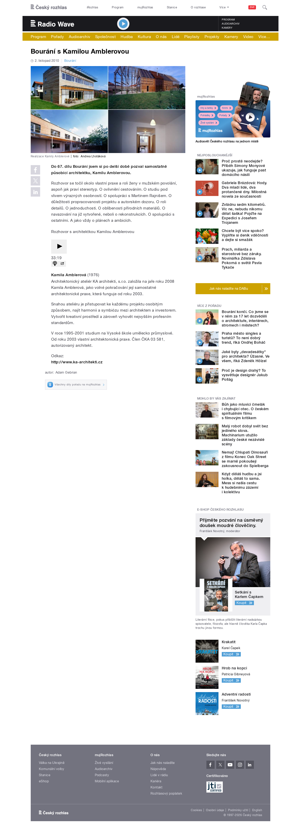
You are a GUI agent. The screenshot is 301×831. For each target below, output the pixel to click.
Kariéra (155, 781)
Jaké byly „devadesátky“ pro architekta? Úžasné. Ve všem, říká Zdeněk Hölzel (245, 356)
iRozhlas (92, 7)
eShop (44, 781)
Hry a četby (206, 108)
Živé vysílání (207, 122)
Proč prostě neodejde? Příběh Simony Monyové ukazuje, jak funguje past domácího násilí (244, 168)
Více (264, 36)
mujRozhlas (145, 7)
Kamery (227, 27)
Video (248, 36)
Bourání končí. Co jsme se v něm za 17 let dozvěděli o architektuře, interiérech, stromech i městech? (245, 318)
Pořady (57, 36)
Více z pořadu (209, 306)
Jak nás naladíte (162, 763)
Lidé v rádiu (159, 775)
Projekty (212, 36)
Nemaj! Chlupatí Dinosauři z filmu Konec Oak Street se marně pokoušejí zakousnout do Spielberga (245, 459)
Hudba (127, 36)
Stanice (172, 7)
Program (117, 7)
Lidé (176, 36)
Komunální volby (51, 769)
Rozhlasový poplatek (166, 793)
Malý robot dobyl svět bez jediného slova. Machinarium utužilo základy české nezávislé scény (245, 435)
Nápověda (158, 769)
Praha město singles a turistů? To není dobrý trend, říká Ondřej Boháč (244, 338)
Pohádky (205, 115)
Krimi (225, 108)
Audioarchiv (230, 23)
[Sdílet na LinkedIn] (35, 192)
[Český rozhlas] (49, 7)
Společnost (105, 36)
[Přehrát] (59, 247)
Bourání (70, 61)
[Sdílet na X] (35, 181)
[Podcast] (55, 264)
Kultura (144, 36)
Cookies (196, 810)
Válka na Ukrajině (51, 763)
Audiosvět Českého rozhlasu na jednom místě (227, 141)
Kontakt (156, 787)
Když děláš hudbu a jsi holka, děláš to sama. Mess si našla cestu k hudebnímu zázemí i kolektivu (242, 483)
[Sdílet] (62, 264)
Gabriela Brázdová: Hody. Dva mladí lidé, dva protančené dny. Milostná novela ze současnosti (244, 189)
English (257, 810)
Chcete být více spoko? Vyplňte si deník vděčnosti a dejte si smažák (245, 235)
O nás (161, 36)
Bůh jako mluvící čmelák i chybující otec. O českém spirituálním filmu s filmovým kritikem (245, 411)
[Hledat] (264, 7)
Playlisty (191, 36)
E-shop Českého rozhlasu (220, 509)
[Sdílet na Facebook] (35, 170)
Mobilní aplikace (107, 781)
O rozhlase (198, 7)
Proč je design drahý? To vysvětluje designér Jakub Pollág (245, 375)
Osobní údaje (215, 810)
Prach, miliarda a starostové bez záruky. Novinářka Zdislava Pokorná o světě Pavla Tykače (242, 258)
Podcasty (102, 775)
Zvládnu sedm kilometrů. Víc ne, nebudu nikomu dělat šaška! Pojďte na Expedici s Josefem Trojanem (244, 213)
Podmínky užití (238, 810)
